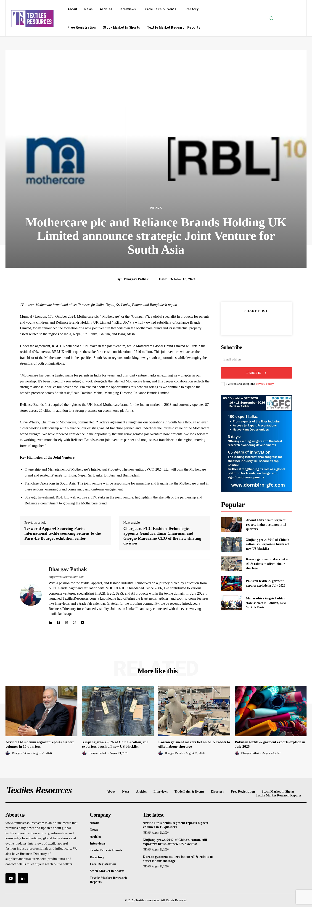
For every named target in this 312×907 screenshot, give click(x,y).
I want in (253, 372)
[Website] (66, 621)
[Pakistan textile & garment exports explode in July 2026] (231, 583)
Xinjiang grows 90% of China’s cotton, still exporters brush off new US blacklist (267, 544)
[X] (251, 322)
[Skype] (58, 621)
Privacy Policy (265, 383)
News (156, 208)
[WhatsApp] (74, 621)
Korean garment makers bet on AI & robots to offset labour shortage (267, 564)
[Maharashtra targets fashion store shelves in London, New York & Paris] (231, 603)
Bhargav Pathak (136, 279)
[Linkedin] (50, 621)
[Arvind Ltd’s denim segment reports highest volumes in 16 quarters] (231, 524)
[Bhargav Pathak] (31, 594)
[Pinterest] (261, 322)
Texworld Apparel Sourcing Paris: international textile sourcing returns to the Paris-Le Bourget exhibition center (62, 533)
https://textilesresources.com (66, 577)
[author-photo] (8, 752)
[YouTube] (10, 878)
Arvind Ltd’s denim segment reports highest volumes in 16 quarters (266, 524)
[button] (271, 18)
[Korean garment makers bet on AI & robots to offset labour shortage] (231, 563)
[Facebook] (240, 322)
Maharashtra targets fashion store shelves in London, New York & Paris (266, 603)
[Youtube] (82, 621)
